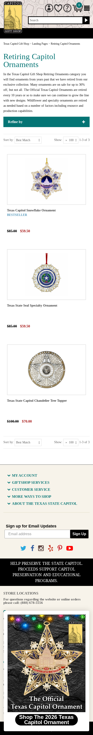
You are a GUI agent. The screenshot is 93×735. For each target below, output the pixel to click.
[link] (46, 663)
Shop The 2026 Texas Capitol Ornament (46, 719)
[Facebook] (32, 548)
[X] (23, 548)
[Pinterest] (60, 548)
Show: (58, 140)
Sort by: (8, 140)
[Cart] (77, 11)
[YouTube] (69, 548)
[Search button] (85, 20)
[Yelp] (50, 548)
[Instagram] (41, 548)
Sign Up (79, 534)
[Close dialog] (84, 615)
